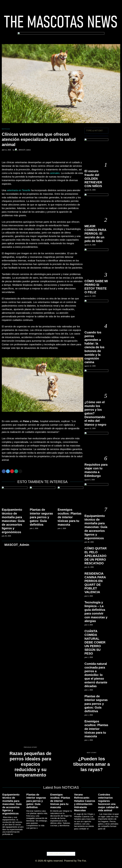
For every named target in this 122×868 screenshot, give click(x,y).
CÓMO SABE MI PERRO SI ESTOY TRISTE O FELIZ (96, 286)
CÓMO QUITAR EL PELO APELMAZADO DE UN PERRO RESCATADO (95, 556)
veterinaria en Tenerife (18, 190)
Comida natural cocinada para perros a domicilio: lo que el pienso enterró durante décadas (95, 675)
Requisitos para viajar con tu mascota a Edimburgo (95, 470)
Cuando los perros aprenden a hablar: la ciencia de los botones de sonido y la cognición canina (94, 347)
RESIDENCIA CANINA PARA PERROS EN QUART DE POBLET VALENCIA (95, 583)
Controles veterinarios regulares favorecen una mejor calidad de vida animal (108, 802)
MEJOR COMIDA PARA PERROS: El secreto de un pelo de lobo (95, 233)
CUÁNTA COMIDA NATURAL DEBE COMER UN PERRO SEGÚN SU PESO (94, 642)
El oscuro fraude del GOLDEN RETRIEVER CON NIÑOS (93, 178)
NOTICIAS (6, 129)
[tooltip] (4, 471)
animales (55, 173)
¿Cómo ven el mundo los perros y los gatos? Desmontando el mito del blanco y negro (95, 413)
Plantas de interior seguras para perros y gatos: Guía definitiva (41, 517)
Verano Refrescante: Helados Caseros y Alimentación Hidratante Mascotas (84, 802)
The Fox (81, 860)
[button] (105, 131)
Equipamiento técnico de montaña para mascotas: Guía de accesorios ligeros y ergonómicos (13, 521)
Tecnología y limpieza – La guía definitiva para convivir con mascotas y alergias (95, 612)
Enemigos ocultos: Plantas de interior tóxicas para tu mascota (69, 517)
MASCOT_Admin (25, 150)
